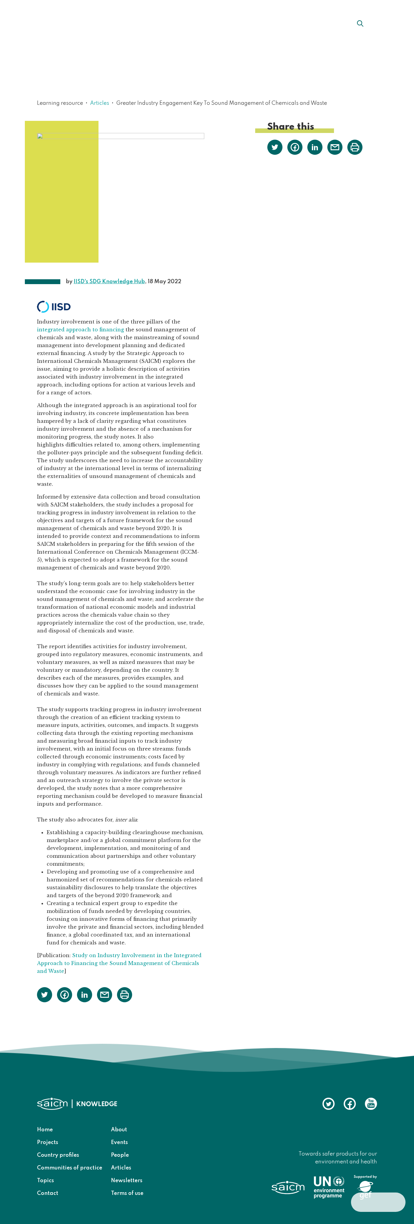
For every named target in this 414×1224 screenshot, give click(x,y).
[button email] (104, 994)
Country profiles (58, 1155)
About (133, 23)
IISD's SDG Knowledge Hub (109, 281)
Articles (99, 103)
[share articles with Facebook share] (64, 994)
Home (45, 1130)
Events (119, 1142)
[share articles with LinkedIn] (84, 994)
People (120, 1155)
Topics (45, 1180)
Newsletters (126, 1180)
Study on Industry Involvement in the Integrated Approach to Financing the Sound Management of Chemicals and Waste (119, 963)
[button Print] (124, 994)
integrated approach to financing (80, 330)
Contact (47, 1193)
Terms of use (127, 1193)
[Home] (71, 23)
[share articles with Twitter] (44, 994)
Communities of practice (69, 1168)
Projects (47, 1142)
